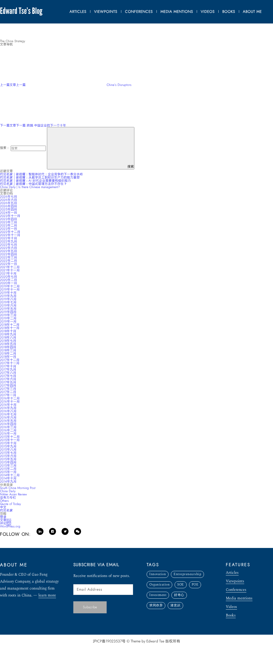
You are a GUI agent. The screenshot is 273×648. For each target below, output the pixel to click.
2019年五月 (8, 309)
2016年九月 (8, 408)
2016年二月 (8, 430)
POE (195, 584)
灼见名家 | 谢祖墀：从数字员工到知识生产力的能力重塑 (40, 177)
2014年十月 (8, 478)
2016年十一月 (10, 401)
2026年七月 (8, 196)
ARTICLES (78, 11)
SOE (180, 584)
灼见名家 (6, 510)
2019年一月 (8, 321)
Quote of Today (10, 504)
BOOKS (228, 11)
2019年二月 (8, 318)
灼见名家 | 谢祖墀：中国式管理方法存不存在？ (33, 184)
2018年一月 (8, 357)
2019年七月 (8, 302)
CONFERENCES (139, 11)
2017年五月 (8, 382)
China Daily (7, 491)
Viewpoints (235, 581)
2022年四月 (8, 254)
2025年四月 (8, 209)
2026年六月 (8, 200)
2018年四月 (8, 347)
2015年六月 (8, 456)
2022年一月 (8, 264)
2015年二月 (8, 469)
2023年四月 (8, 219)
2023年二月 (8, 225)
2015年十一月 (10, 440)
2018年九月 (8, 334)
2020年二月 (8, 280)
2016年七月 (8, 414)
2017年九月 (8, 369)
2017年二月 (8, 392)
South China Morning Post (17, 488)
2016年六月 (8, 417)
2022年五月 (8, 251)
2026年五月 (8, 203)
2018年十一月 (9, 328)
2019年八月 (8, 299)
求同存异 (156, 605)
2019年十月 (8, 293)
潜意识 (175, 605)
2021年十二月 (10, 267)
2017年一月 (8, 395)
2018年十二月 (9, 325)
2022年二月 (8, 261)
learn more (47, 596)
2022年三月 (8, 257)
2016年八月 (8, 411)
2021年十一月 (10, 270)
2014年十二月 (10, 475)
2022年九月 (8, 241)
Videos (231, 607)
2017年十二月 (9, 360)
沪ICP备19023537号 (109, 641)
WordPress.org (10, 526)
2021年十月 (8, 273)
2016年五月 (8, 421)
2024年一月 (8, 212)
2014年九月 (8, 481)
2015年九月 (8, 446)
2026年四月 (8, 206)
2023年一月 (8, 228)
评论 (5, 523)
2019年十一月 (10, 289)
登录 (3, 517)
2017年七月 (8, 376)
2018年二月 (8, 353)
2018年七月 (8, 341)
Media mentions (239, 599)
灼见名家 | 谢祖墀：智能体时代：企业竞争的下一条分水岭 (41, 174)
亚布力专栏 (8, 497)
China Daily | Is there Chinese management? (30, 187)
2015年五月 (8, 459)
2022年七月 (8, 244)
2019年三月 (8, 315)
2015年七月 (8, 453)
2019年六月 (8, 305)
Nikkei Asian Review (13, 494)
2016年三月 (8, 427)
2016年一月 (8, 433)
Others (4, 501)
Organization (159, 584)
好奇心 (179, 595)
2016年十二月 (10, 398)
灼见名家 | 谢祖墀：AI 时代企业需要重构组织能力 (35, 180)
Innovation (157, 574)
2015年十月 (8, 443)
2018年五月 (8, 344)
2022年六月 (8, 248)
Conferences (236, 590)
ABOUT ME (252, 11)
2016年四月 (8, 424)
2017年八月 (8, 373)
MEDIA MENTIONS (176, 11)
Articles (232, 573)
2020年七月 (8, 277)
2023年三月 (8, 222)
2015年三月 (8, 465)
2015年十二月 (10, 437)
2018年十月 (8, 331)
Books (231, 616)
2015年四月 (8, 462)
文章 (5, 520)
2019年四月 (8, 312)
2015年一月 (8, 472)
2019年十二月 (10, 286)
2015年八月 (8, 449)
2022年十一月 (10, 235)
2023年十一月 (10, 216)
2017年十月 (8, 366)
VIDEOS (208, 11)
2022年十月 (8, 238)
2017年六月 (8, 379)
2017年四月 (8, 385)
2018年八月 (8, 337)
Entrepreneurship (187, 574)
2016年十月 (8, 405)
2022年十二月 (10, 232)
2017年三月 (8, 389)
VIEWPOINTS (105, 11)
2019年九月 (8, 296)
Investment (157, 595)
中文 (3, 507)
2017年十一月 (9, 363)
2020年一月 (8, 283)
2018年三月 (8, 350)
